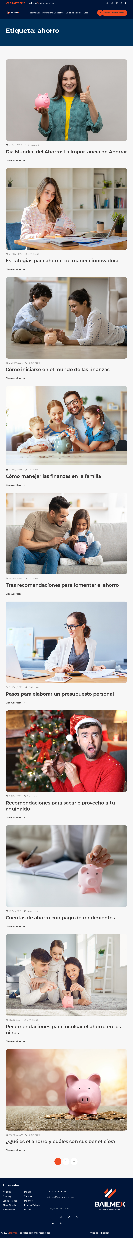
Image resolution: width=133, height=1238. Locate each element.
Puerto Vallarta (32, 1205)
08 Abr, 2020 (16, 1135)
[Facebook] (103, 3)
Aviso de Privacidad (100, 1233)
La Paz (27, 1209)
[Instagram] (107, 3)
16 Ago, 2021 (15, 911)
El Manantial (9, 1209)
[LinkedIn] (126, 3)
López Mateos (10, 1201)
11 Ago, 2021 (15, 1020)
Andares (7, 1192)
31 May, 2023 (15, 254)
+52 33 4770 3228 (15, 3)
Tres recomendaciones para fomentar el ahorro (62, 585)
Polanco (28, 1201)
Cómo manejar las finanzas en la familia (53, 476)
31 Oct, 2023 (15, 145)
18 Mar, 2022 (15, 578)
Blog (86, 13)
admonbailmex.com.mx (42, 3)
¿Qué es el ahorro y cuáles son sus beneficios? (61, 1141)
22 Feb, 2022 (16, 687)
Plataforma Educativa (53, 13)
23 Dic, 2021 (15, 796)
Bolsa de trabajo (74, 13)
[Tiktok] (112, 3)
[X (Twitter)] (117, 3)
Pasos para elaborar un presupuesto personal (60, 694)
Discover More (14, 160)
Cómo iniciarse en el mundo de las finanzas (57, 369)
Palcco (27, 1192)
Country (7, 1196)
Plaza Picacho (10, 1205)
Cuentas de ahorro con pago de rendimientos (60, 918)
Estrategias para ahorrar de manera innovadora (62, 260)
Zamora (28, 1196)
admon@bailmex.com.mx (60, 1197)
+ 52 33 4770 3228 (56, 1191)
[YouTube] (121, 3)
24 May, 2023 (16, 363)
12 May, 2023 (15, 469)
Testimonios (34, 13)
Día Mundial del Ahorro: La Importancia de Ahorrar (66, 152)
